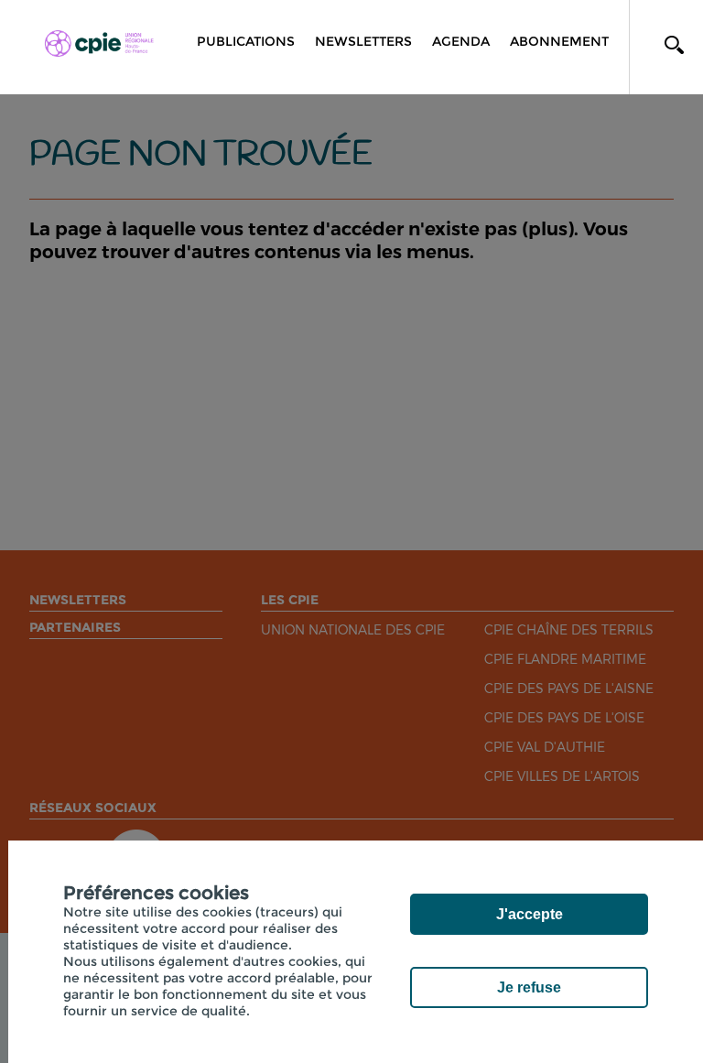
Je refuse (529, 987)
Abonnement (559, 41)
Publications (246, 41)
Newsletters (363, 41)
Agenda (461, 41)
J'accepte (529, 914)
